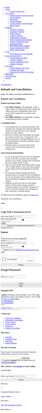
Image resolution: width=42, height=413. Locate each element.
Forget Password (7, 228)
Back (21, 286)
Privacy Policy (10, 322)
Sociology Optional (17, 30)
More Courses (15, 26)
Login (3, 223)
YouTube (8, 337)
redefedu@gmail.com (6, 308)
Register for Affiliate (12, 328)
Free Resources (10, 76)
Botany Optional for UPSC (19, 48)
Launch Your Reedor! (8, 362)
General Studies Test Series (19, 68)
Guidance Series (11, 339)
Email (3, 241)
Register (21, 265)
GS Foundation (15, 17)
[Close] (2, 275)
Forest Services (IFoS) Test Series (22, 72)
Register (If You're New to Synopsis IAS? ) (21, 225)
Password (4, 245)
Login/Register (6, 85)
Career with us (10, 324)
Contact (8, 78)
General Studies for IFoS (18, 58)
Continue (21, 380)
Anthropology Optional (18, 38)
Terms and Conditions (13, 318)
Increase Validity (16, 21)
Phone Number (6, 243)
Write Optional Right (17, 50)
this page (35, 195)
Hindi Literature (11, 343)
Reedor (20, 366)
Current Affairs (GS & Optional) (21, 23)
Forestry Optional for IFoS (19, 42)
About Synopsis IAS (17, 11)
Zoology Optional (16, 44)
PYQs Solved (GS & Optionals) (21, 54)
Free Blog (8, 341)
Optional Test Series (17, 70)
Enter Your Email (7, 216)
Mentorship (14, 19)
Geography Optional (17, 32)
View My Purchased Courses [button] (11, 405)
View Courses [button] (6, 396)
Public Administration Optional (21, 40)
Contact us (9, 326)
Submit (21, 284)
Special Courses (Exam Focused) (21, 15)
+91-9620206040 (7, 301)
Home (7, 7)
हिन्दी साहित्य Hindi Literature (20, 46)
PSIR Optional (15, 34)
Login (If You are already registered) (14, 238)
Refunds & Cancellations (14, 320)
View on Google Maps (11, 299)
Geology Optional (16, 36)
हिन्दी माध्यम (9, 74)
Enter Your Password (8, 219)
